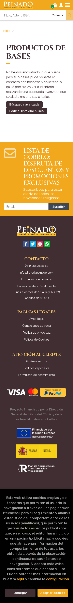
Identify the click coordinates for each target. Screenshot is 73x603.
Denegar (20, 593)
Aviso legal (36, 318)
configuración (57, 579)
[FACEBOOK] (26, 244)
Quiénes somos (36, 361)
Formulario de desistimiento (36, 375)
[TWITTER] (33, 244)
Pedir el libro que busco (26, 111)
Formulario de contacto (36, 279)
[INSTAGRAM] (40, 244)
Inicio (7, 31)
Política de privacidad (36, 332)
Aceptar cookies (52, 593)
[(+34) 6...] (47, 244)
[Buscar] (69, 15)
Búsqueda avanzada (24, 104)
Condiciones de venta (36, 325)
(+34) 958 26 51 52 (36, 265)
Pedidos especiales (36, 368)
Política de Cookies (36, 339)
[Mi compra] (55, 5)
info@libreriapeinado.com (37, 272)
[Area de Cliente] (61, 5)
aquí (20, 579)
